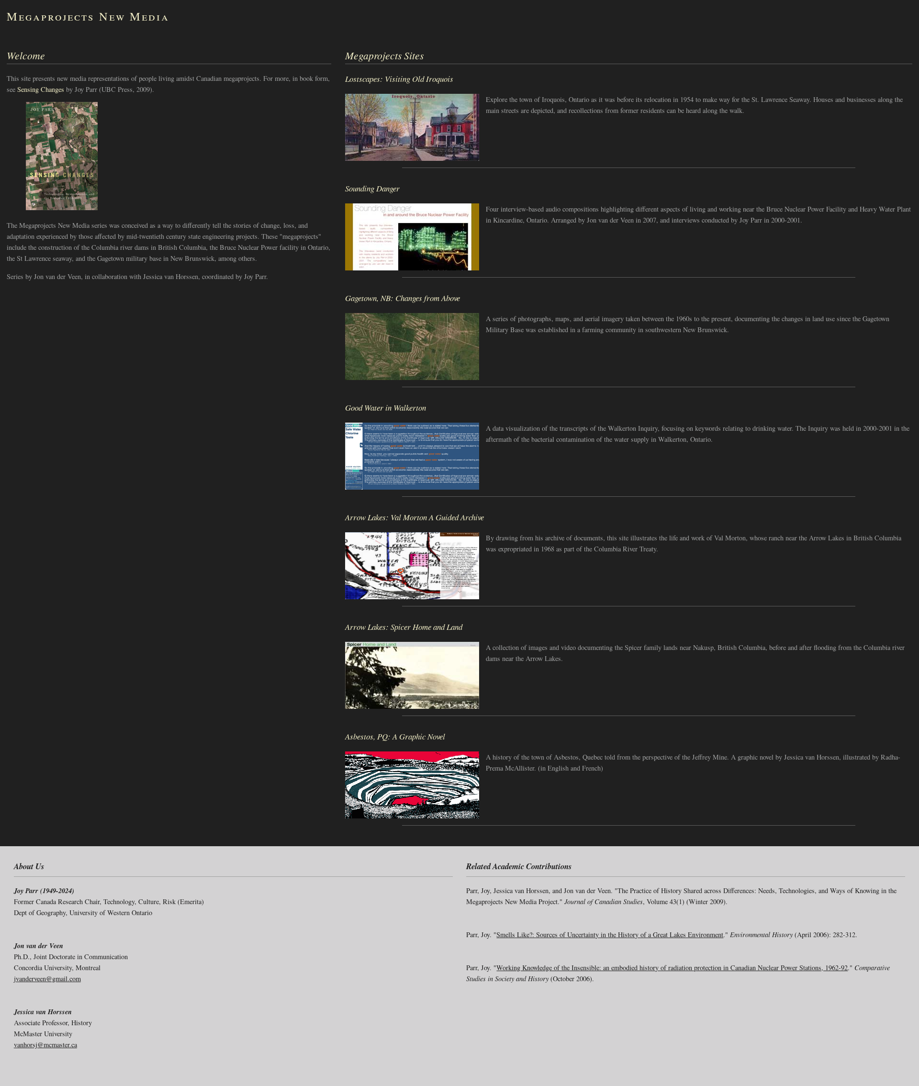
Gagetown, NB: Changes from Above (402, 297)
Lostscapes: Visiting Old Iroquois (399, 78)
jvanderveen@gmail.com (47, 978)
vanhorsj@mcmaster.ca (45, 1044)
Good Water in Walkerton (385, 407)
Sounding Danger (372, 188)
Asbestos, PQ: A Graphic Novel (395, 736)
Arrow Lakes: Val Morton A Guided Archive (414, 517)
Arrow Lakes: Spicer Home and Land (403, 626)
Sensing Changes (40, 89)
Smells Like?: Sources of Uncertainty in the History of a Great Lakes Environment (609, 934)
